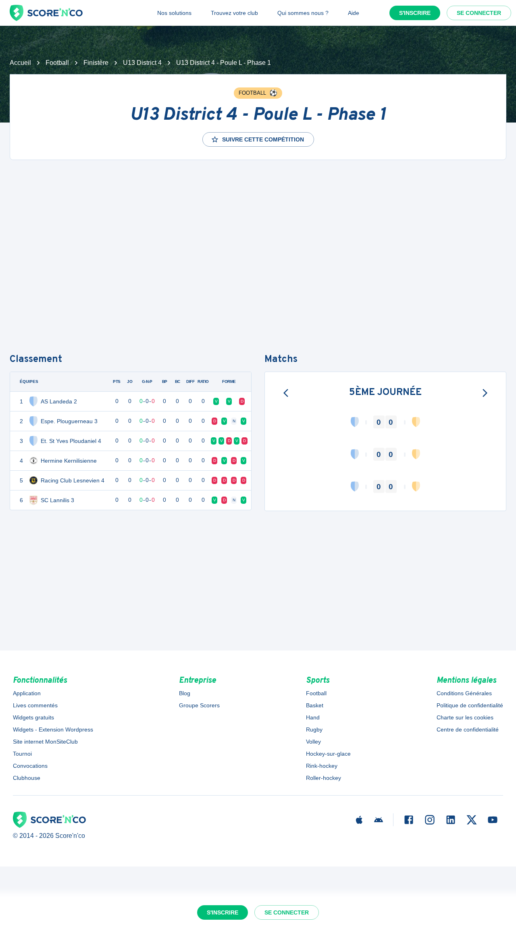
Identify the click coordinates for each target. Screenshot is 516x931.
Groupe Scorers (199, 705)
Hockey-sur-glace (328, 753)
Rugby (314, 729)
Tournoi (22, 753)
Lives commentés (35, 705)
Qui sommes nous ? (303, 13)
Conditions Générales (464, 693)
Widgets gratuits (33, 717)
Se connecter (479, 13)
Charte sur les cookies (465, 717)
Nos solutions (174, 13)
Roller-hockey (323, 778)
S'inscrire (415, 13)
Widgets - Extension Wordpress (53, 729)
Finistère (95, 62)
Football (57, 62)
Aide (353, 13)
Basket (314, 705)
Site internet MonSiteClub (45, 741)
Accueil (20, 62)
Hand (313, 717)
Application (27, 693)
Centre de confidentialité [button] (468, 729)
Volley (313, 741)
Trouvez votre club (234, 13)
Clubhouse (26, 778)
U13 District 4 (142, 62)
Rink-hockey (321, 766)
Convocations (30, 766)
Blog (184, 693)
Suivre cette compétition (263, 139)
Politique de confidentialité (470, 705)
